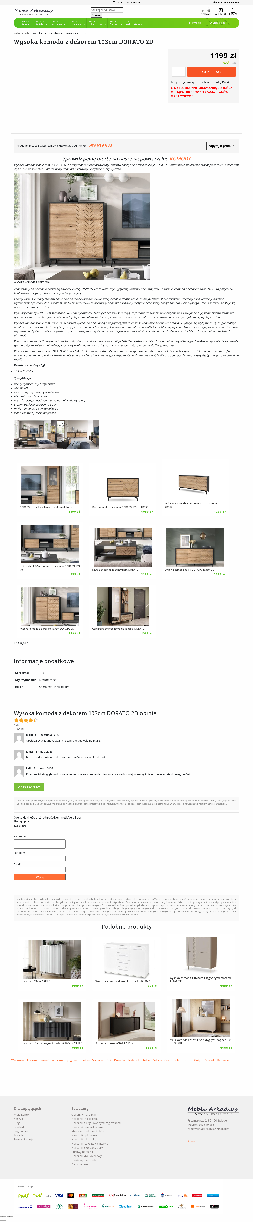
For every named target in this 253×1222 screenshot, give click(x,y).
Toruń (186, 1060)
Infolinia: (225, 2)
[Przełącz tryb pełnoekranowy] (4, 1216)
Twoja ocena (20, 825)
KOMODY (180, 158)
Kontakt (19, 1127)
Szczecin (97, 1060)
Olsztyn (197, 1060)
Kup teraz (211, 72)
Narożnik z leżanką (83, 1139)
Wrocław (57, 1060)
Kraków (32, 1060)
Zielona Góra (160, 1060)
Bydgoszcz (72, 1060)
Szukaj (96, 15)
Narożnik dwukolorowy (86, 1156)
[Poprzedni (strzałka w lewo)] (1, 1220)
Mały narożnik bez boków (88, 1131)
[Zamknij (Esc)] (11, 1216)
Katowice (223, 1060)
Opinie (191, 1141)
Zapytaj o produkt (221, 146)
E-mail (18, 864)
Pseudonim (20, 852)
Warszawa (17, 1060)
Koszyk (18, 1119)
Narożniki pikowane (84, 1135)
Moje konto (21, 1115)
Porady (18, 1135)
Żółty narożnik (80, 1164)
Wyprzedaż (218, 23)
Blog (17, 1123)
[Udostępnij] (8, 1216)
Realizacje (206, 14)
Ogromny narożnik (83, 1115)
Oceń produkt (29, 787)
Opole (175, 1060)
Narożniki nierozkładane (87, 1127)
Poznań (44, 1060)
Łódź (109, 1060)
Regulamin (21, 1131)
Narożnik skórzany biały (87, 1148)
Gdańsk (210, 1060)
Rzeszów (119, 1060)
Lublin (86, 1060)
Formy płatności (24, 1139)
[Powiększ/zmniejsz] (1, 1216)
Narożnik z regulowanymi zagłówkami (96, 1123)
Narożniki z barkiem (84, 1119)
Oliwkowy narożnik (83, 1160)
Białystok (134, 1060)
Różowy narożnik (82, 1152)
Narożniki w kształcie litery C (89, 1143)
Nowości (195, 23)
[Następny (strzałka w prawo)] (4, 1220)
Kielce (146, 1060)
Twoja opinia (20, 836)
